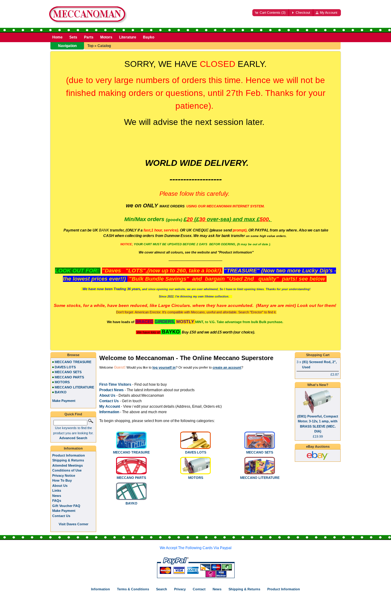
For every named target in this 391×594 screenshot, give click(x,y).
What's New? (317, 385)
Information (109, 412)
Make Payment (63, 510)
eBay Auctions (318, 446)
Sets (73, 37)
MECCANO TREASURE (131, 452)
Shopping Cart (318, 355)
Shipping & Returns (68, 460)
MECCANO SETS (259, 452)
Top (90, 46)
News (56, 495)
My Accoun (109, 406)
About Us (107, 395)
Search (161, 589)
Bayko (148, 37)
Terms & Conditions (133, 589)
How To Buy (62, 480)
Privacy (180, 589)
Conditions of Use (67, 470)
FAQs (56, 500)
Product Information (68, 455)
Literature (127, 37)
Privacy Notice (63, 475)
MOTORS (195, 477)
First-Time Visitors (115, 384)
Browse (73, 355)
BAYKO (131, 503)
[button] (270, 12)
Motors (106, 37)
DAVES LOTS (195, 452)
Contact (199, 589)
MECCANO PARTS (131, 477)
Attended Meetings (67, 465)
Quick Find (73, 414)
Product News (111, 390)
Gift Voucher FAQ (66, 506)
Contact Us (61, 516)
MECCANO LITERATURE (260, 477)
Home (57, 37)
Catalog (104, 46)
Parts (88, 37)
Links (56, 490)
